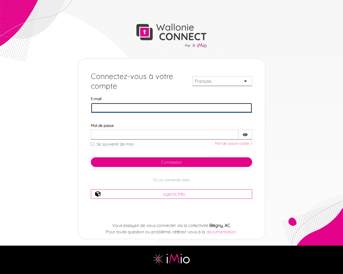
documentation (221, 231)
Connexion (171, 162)
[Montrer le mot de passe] (245, 135)
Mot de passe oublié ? (233, 143)
